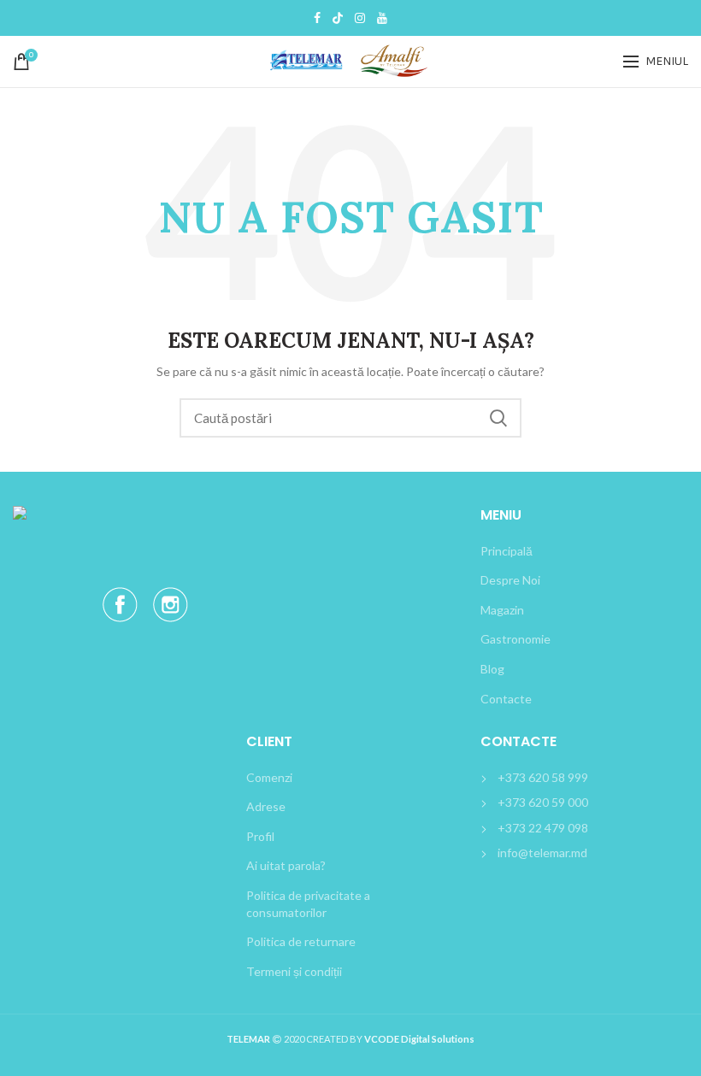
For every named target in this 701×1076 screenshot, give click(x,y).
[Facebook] (317, 18)
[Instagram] (360, 18)
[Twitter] (338, 18)
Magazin (502, 610)
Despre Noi (510, 580)
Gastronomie (515, 639)
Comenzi (269, 777)
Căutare (498, 418)
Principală (506, 551)
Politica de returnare (301, 941)
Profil (260, 836)
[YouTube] (382, 18)
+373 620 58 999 (543, 777)
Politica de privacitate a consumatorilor (308, 904)
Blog (492, 668)
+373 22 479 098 (543, 827)
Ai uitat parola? (286, 865)
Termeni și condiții (294, 971)
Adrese (266, 806)
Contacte (506, 698)
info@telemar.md (542, 852)
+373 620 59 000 (543, 802)
